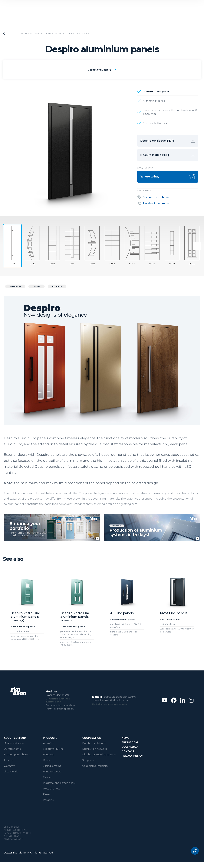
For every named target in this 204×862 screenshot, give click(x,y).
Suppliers (87, 760)
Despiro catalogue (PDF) (157, 140)
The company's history (17, 754)
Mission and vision (14, 743)
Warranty (9, 766)
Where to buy (149, 176)
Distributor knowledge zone (99, 754)
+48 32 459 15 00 (58, 695)
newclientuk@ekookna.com (112, 700)
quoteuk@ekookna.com (119, 696)
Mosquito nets (51, 788)
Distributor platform (94, 743)
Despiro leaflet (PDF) (154, 155)
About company (15, 738)
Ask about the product (157, 203)
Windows (48, 754)
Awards (8, 760)
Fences (47, 777)
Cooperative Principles (95, 766)
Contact (128, 751)
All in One (48, 743)
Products (26, 33)
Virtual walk (11, 771)
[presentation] (197, 246)
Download (130, 747)
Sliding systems (52, 766)
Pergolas (48, 800)
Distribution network (94, 748)
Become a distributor (156, 197)
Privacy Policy (132, 755)
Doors (39, 33)
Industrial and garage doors (59, 783)
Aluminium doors (79, 33)
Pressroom (130, 742)
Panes (46, 794)
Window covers (52, 771)
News (125, 738)
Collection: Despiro (99, 69)
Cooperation (91, 738)
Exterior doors (55, 33)
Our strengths (12, 748)
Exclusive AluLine (53, 748)
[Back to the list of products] (4, 33)
